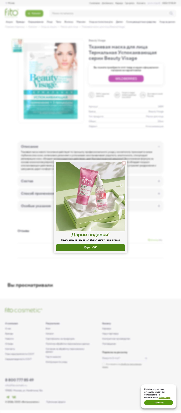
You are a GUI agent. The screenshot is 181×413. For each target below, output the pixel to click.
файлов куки (164, 397)
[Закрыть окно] (124, 163)
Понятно (158, 402)
